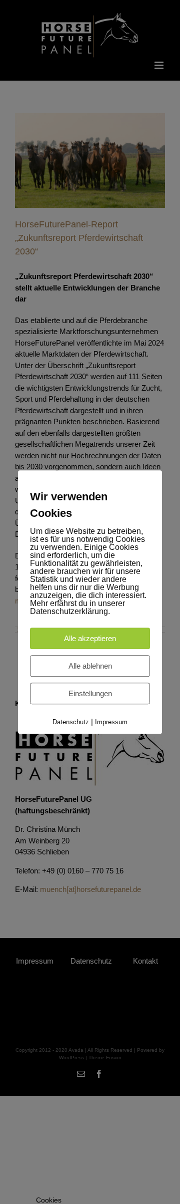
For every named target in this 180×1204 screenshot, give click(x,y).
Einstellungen (90, 693)
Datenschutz (70, 722)
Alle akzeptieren (90, 638)
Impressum (111, 722)
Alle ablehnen (90, 666)
